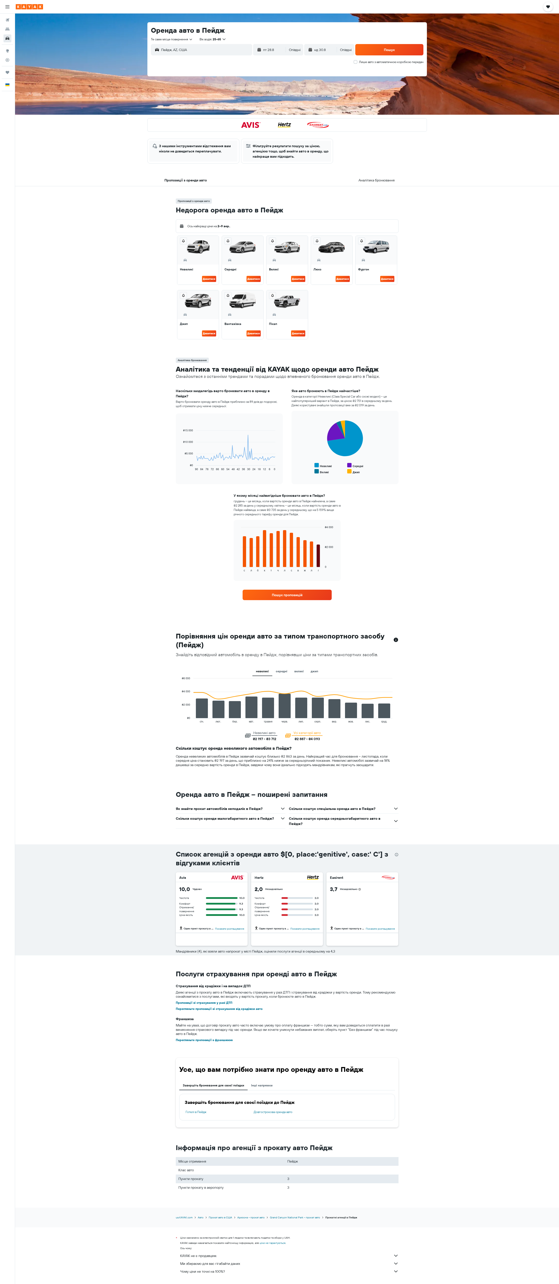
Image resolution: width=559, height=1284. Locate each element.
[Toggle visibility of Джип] (353, 471)
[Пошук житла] (7, 29)
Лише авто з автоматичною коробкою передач (391, 62)
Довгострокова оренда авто (273, 1112)
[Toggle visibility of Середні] (355, 465)
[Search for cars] (7, 38)
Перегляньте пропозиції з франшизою (204, 1040)
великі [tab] (299, 671)
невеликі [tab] (262, 671)
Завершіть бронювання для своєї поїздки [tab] (213, 1085)
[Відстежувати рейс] (7, 60)
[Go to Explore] (7, 50)
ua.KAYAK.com (184, 1217)
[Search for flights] (7, 20)
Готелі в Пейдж (196, 1112)
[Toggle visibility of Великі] (321, 471)
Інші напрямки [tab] (262, 1085)
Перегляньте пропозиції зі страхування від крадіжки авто (219, 1009)
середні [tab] (281, 671)
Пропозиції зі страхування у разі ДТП (204, 1003)
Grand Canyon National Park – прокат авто (295, 1217)
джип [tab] (314, 671)
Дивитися (209, 278)
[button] (7, 7)
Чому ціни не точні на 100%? (202, 1271)
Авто (201, 1217)
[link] (287, 595)
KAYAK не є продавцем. (198, 1255)
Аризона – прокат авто (251, 1217)
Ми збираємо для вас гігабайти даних (210, 1263)
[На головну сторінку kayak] (29, 6)
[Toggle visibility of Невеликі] (323, 465)
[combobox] (172, 39)
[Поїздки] (7, 72)
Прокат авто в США (220, 1217)
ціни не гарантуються (272, 1243)
